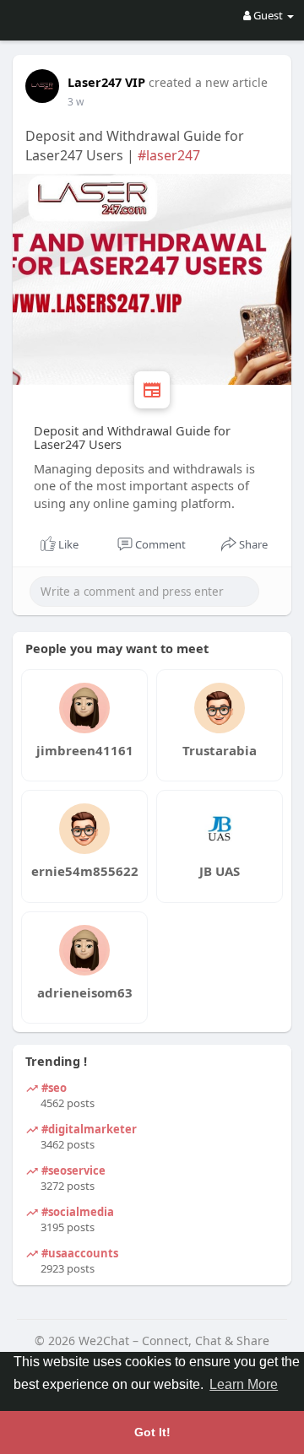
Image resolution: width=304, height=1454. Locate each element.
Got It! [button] (152, 1432)
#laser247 (169, 155)
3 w (76, 102)
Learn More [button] (243, 1384)
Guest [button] (268, 15)
